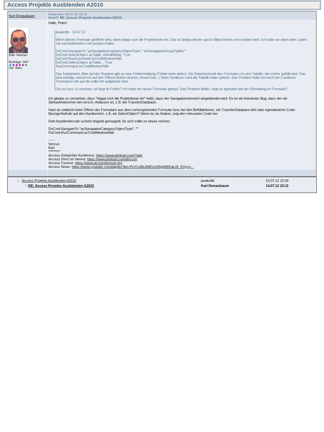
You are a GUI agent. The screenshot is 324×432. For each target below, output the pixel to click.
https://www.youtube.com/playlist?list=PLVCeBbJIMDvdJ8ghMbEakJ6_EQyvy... (133, 167)
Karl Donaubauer (22, 16)
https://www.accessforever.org (98, 163)
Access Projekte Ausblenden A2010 (49, 180)
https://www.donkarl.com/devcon (112, 159)
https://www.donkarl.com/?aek (119, 155)
